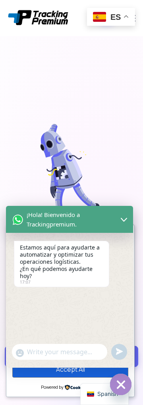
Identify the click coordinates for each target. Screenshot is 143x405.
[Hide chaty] (120, 384)
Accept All (70, 369)
